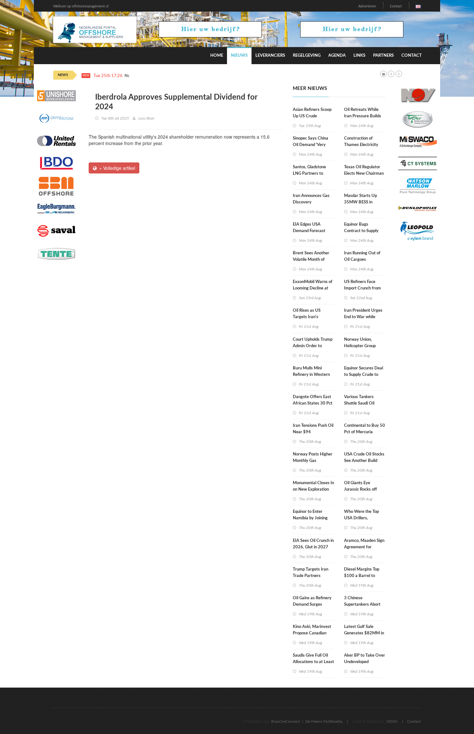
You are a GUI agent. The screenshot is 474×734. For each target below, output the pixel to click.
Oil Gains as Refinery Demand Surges (312, 601)
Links (359, 56)
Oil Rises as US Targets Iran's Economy (307, 317)
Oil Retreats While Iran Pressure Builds (362, 113)
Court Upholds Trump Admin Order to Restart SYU (312, 346)
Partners (383, 56)
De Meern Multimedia (323, 721)
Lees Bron (146, 118)
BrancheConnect (285, 721)
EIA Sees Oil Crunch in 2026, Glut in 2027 (313, 544)
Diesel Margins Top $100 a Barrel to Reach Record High (361, 575)
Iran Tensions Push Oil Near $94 (313, 429)
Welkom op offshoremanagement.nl (81, 6)
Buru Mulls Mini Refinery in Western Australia (311, 374)
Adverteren (367, 6)
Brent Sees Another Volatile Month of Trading (311, 259)
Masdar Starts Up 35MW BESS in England (360, 202)
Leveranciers (270, 56)
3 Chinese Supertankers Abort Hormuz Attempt (362, 604)
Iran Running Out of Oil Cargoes (362, 256)
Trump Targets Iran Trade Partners (310, 572)
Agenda (337, 56)
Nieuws (239, 56)
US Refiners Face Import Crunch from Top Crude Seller (362, 288)
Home (216, 56)
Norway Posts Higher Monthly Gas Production (312, 460)
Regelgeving (307, 56)
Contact (396, 6)
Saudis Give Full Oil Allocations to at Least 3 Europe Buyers (313, 661)
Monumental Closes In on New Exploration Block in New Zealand (313, 489)
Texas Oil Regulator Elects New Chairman (364, 170)
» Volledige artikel (116, 168)
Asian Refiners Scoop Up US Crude (312, 113)
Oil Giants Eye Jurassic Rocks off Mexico (360, 489)
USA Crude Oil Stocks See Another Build (364, 457)
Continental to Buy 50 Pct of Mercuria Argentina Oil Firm (364, 432)
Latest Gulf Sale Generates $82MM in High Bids (364, 633)
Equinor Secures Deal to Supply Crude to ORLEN (363, 374)
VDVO (392, 721)
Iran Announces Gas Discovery (311, 199)
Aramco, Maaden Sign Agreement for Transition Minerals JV (364, 547)
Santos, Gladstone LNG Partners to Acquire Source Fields (312, 173)
